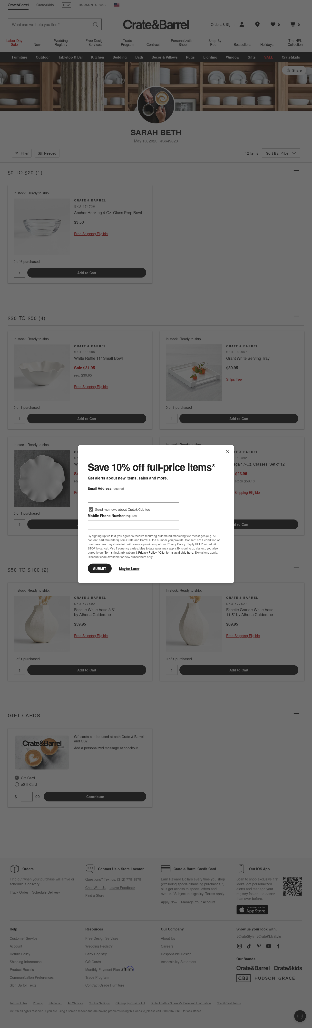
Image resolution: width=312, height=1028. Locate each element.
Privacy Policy (147, 552)
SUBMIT (99, 568)
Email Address (106, 488)
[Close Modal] (227, 451)
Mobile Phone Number (112, 515)
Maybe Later (129, 568)
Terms (109, 552)
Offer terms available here (176, 552)
